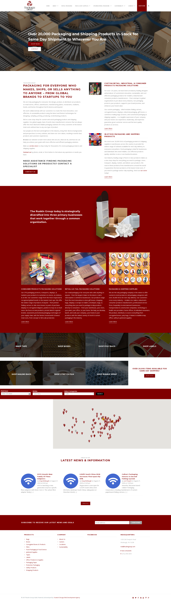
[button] (3, 41)
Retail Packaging (66, 6)
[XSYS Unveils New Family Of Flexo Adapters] (28, 488)
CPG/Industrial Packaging (101, 6)
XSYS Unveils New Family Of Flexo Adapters (44, 476)
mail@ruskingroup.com (128, 547)
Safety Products (31, 568)
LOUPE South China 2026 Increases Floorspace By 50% (90, 476)
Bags (27, 539)
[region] (85, 216)
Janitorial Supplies (31, 552)
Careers (61, 542)
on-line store (33, 146)
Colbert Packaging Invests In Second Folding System (130, 476)
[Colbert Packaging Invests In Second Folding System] (113, 488)
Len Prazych (127, 481)
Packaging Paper (31, 562)
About (54, 6)
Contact (130, 6)
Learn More (108, 128)
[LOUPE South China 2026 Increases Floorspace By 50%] (70, 488)
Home (48, 6)
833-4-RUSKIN (126, 551)
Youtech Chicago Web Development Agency (67, 597)
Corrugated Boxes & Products (35, 544)
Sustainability (119, 6)
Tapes (28, 555)
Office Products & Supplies (34, 560)
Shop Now (142, 6)
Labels (28, 557)
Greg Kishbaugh (44, 481)
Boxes (28, 542)
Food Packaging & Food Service (36, 549)
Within (35, 391)
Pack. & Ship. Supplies (81, 6)
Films (27, 547)
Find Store (5, 391)
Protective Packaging (33, 565)
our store (144, 170)
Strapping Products (32, 570)
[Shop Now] (21, 345)
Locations (62, 544)
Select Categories (70, 391)
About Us (62, 539)
